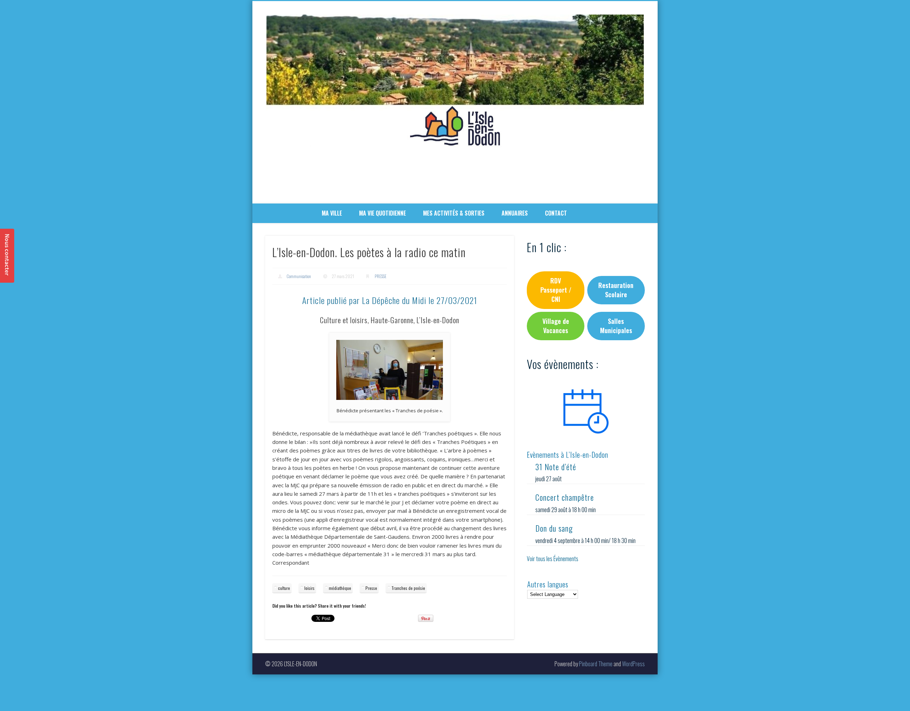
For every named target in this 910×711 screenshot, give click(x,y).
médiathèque (340, 588)
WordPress (633, 664)
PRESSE (380, 276)
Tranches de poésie (408, 588)
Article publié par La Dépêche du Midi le (389, 300)
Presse (371, 588)
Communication (299, 276)
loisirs (309, 588)
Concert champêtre (564, 497)
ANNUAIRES (515, 213)
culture (284, 588)
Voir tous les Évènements (552, 558)
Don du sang (554, 528)
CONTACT (556, 213)
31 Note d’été (555, 466)
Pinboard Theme (595, 664)
